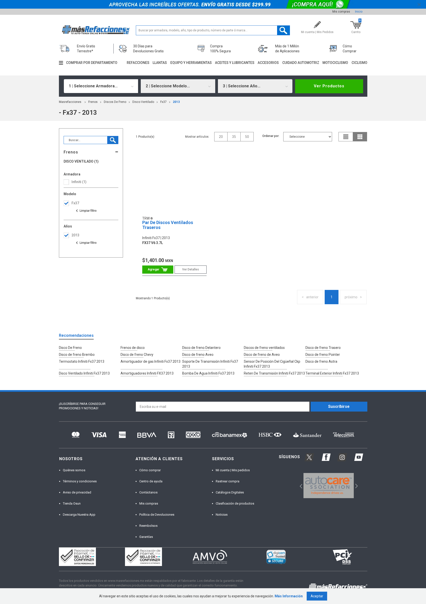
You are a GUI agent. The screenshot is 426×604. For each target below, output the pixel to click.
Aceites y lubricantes (234, 63)
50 (247, 137)
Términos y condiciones (80, 481)
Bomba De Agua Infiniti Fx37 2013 (208, 373)
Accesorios (268, 63)
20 (221, 137)
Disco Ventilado (143, 102)
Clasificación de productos (235, 503)
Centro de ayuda (150, 481)
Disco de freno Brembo (77, 355)
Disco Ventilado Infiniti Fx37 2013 (84, 373)
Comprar (157, 269)
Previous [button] (299, 485)
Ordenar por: (270, 136)
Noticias (222, 514)
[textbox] (213, 30)
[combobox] (101, 86)
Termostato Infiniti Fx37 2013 (81, 361)
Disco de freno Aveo (197, 355)
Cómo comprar (150, 470)
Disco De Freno (70, 348)
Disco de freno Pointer (322, 355)
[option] (329, 485)
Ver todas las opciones (86, 210)
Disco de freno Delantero (201, 348)
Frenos (93, 102)
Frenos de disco (133, 348)
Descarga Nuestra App (79, 514)
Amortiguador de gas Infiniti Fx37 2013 (150, 361)
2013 (176, 102)
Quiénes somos (74, 470)
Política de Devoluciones (156, 514)
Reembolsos (148, 526)
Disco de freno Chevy (137, 355)
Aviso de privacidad (77, 492)
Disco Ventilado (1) (81, 161)
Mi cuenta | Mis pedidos (233, 470)
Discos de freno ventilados (264, 348)
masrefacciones (70, 102)
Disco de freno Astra (321, 361)
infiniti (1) (79, 182)
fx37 (163, 102)
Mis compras (341, 11)
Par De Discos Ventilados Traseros (167, 225)
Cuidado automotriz (300, 63)
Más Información (289, 596)
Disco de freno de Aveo (262, 355)
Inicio (358, 11)
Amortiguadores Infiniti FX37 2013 (147, 373)
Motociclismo (335, 63)
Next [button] (356, 485)
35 (234, 137)
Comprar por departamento (91, 63)
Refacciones (138, 63)
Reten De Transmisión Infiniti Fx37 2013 (274, 373)
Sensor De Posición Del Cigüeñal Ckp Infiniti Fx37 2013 (272, 363)
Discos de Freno (115, 102)
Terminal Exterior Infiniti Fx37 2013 (332, 373)
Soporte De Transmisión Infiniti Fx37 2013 (210, 363)
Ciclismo (359, 63)
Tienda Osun (72, 503)
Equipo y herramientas (191, 63)
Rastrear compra (227, 481)
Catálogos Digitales (230, 492)
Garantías (146, 537)
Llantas (160, 63)
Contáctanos (148, 492)
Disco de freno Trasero (323, 348)
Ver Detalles (190, 269)
